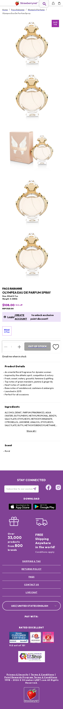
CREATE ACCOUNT (21, 317)
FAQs (32, 577)
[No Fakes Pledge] (48, 641)
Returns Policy (31, 569)
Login (10, 316)
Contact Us (31, 584)
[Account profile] (53, 3)
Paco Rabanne (12, 288)
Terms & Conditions (42, 674)
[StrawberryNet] (26, 3)
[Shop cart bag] (59, 3)
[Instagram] (58, 488)
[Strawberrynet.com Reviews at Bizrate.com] (18, 642)
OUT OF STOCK (37, 346)
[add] (19, 347)
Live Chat (31, 592)
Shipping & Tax (31, 561)
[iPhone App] (20, 509)
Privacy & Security (17, 674)
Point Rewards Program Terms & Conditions (30, 677)
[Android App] (44, 509)
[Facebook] (48, 488)
